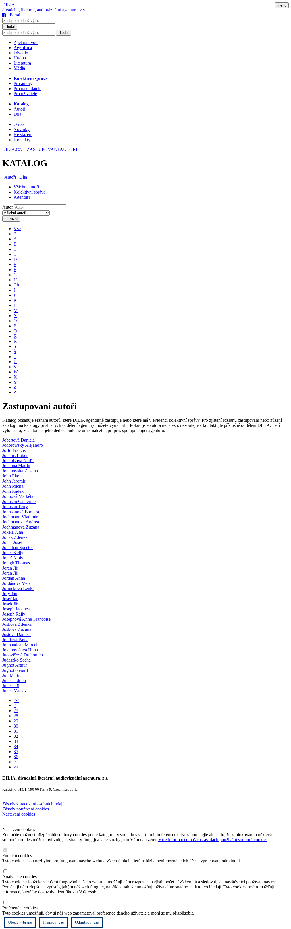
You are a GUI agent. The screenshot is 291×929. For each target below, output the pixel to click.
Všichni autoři (26, 186)
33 (16, 741)
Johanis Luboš (15, 455)
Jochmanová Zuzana (20, 527)
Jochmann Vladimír (20, 516)
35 (16, 751)
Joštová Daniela (16, 634)
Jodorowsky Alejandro (22, 445)
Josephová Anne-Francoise (26, 619)
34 (16, 746)
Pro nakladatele (27, 88)
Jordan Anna (13, 578)
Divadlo (21, 52)
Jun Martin (12, 675)
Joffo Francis (14, 450)
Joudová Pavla (15, 639)
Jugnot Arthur (14, 665)
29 (16, 720)
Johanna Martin (16, 465)
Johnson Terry (15, 506)
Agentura (22, 197)
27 (16, 710)
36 (16, 756)
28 (16, 715)
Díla (17, 114)
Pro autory (23, 83)
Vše (17, 228)
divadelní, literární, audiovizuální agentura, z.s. (44, 9)
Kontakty (22, 139)
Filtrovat (11, 219)
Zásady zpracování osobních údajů (33, 803)
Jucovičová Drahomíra (22, 654)
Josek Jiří (10, 603)
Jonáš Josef (12, 542)
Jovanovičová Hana (20, 649)
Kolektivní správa (29, 192)
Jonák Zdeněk (15, 537)
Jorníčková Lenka (18, 588)
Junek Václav (14, 690)
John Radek (13, 491)
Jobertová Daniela (18, 440)
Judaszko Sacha (16, 660)
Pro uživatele (25, 93)
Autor (7, 207)
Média (19, 68)
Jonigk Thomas (16, 562)
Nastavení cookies (18, 814)
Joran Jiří (10, 568)
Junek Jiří (10, 685)
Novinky (22, 129)
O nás (19, 124)
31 (16, 731)
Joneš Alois (12, 557)
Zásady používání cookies (25, 809)
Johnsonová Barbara (20, 511)
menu (281, 5)
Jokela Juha (12, 532)
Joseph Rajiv (13, 614)
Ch (16, 284)
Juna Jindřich (14, 680)
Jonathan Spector (17, 547)
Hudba (20, 57)
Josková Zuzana (16, 629)
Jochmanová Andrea (20, 521)
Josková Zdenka (17, 624)
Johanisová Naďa (18, 460)
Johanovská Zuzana (20, 470)
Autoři (19, 109)
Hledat (10, 26)
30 (16, 726)
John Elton (12, 475)
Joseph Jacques (16, 608)
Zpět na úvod (26, 42)
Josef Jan (10, 598)
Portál (13, 15)
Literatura (22, 63)
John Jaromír (13, 481)
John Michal (13, 486)
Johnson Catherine (19, 501)
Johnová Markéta (17, 496)
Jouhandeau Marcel (19, 644)
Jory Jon (9, 593)
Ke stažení (23, 134)
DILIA (8, 4)
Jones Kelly (12, 552)
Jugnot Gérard (15, 670)
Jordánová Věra (16, 583)
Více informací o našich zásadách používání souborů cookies (212, 839)
